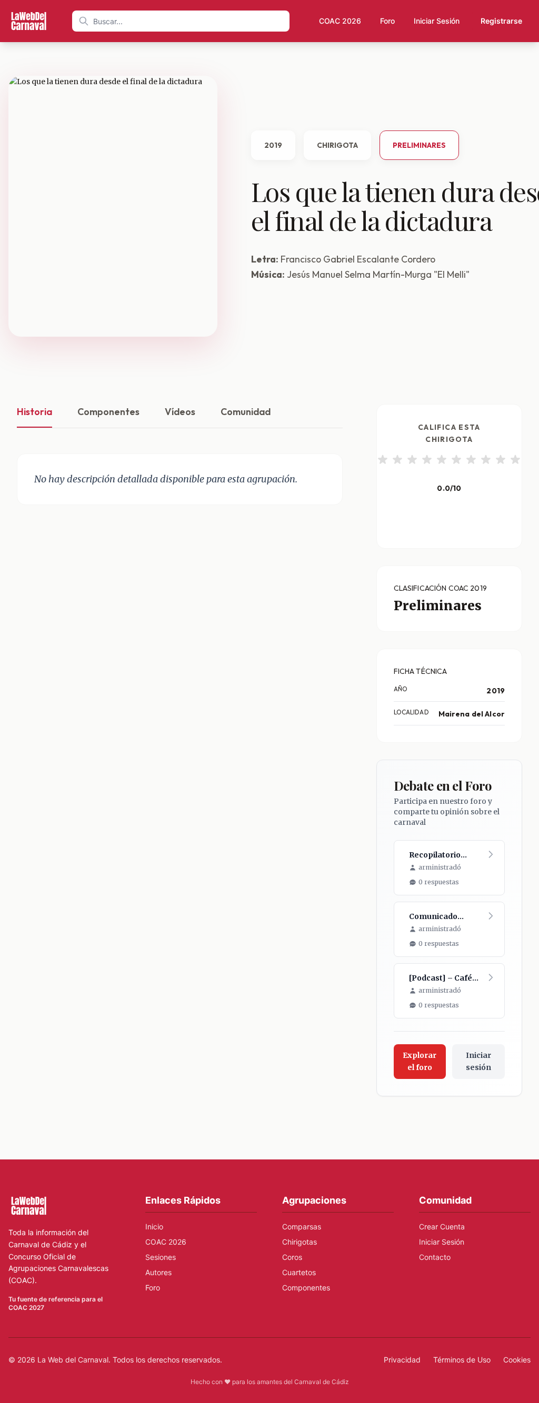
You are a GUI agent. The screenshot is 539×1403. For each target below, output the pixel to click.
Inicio (154, 1226)
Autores (158, 1272)
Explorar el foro (419, 1061)
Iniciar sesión (478, 1061)
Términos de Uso (462, 1359)
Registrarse (501, 20)
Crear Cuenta (442, 1226)
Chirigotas (299, 1241)
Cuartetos (299, 1272)
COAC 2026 (340, 20)
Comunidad (246, 412)
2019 (273, 145)
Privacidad (402, 1359)
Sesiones (160, 1257)
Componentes (108, 412)
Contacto (435, 1257)
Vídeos (180, 412)
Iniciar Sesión (437, 20)
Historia (34, 412)
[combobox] (181, 21)
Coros (292, 1257)
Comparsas (301, 1226)
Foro (387, 20)
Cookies (517, 1359)
